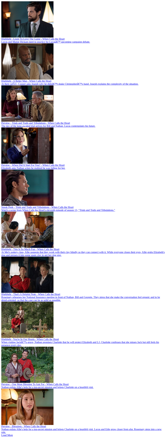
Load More (7, 435)
